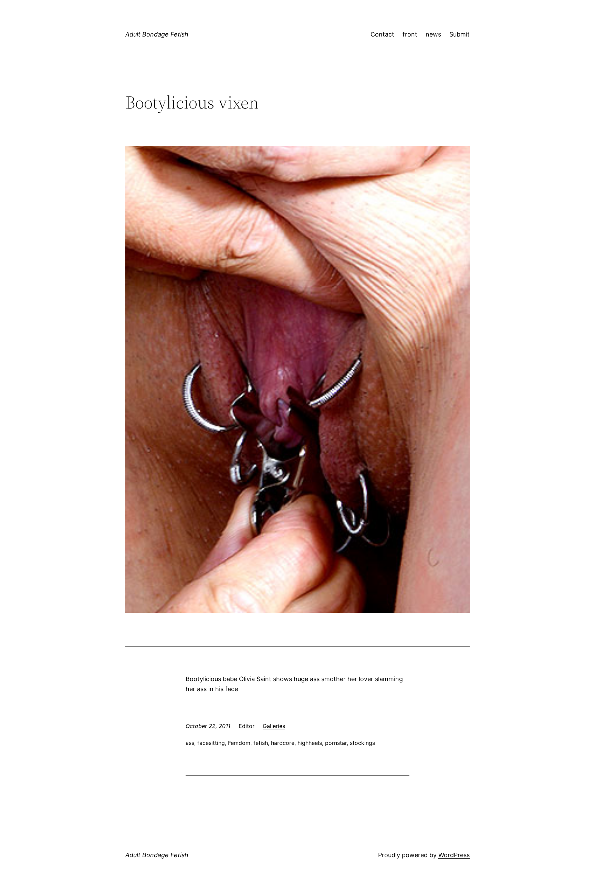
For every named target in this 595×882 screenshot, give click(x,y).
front (410, 34)
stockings (362, 742)
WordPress (454, 855)
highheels (310, 742)
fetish (260, 742)
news (433, 34)
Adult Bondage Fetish (156, 34)
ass (190, 742)
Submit (459, 34)
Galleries (274, 725)
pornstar (336, 742)
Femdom (239, 742)
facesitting (211, 742)
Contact (382, 34)
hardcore (282, 742)
